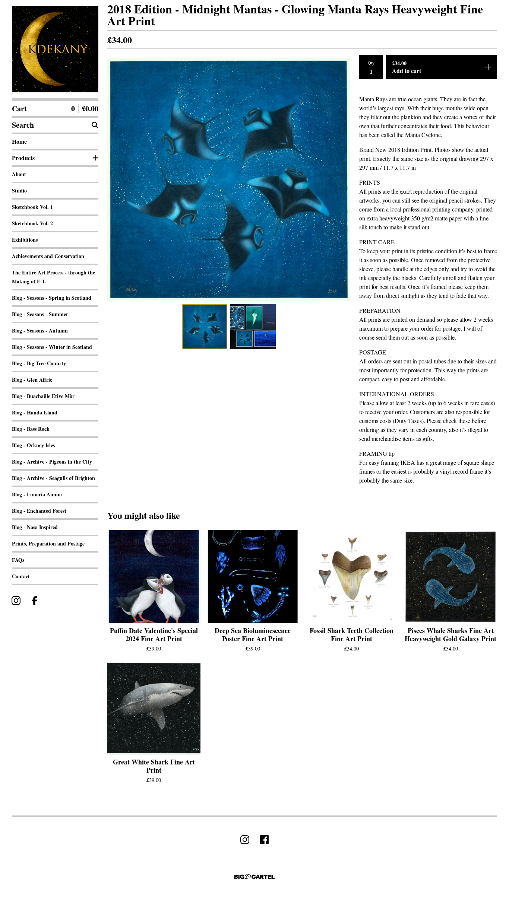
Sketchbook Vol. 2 (32, 223)
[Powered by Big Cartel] (254, 876)
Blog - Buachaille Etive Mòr (43, 396)
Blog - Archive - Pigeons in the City (52, 461)
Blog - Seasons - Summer (40, 314)
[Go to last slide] (118, 179)
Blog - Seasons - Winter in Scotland (52, 347)
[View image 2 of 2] (253, 326)
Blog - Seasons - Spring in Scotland (51, 298)
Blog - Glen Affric (32, 380)
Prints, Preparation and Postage (48, 543)
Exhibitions (25, 240)
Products (23, 157)
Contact (21, 576)
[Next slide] (340, 179)
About (19, 174)
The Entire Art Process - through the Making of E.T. (53, 276)
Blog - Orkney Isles (33, 445)
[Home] (55, 49)
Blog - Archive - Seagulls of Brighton (53, 478)
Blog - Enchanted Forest (39, 511)
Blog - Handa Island (34, 412)
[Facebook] (34, 600)
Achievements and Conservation (48, 256)
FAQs (18, 560)
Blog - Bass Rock (31, 429)
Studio (19, 190)
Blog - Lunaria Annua (37, 494)
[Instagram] (16, 600)
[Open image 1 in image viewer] (228, 179)
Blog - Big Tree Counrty (39, 363)
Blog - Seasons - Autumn (40, 330)
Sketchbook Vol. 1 (32, 207)
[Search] (95, 125)
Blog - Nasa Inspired (35, 527)
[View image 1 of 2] (204, 326)
